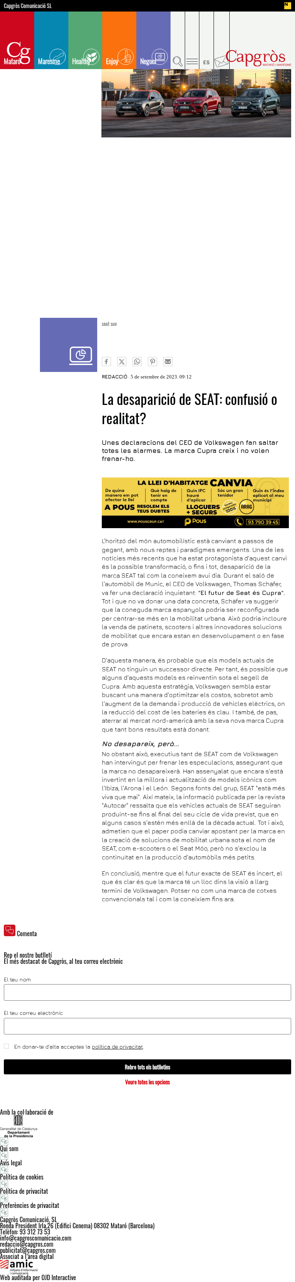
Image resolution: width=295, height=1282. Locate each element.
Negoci (148, 61)
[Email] (167, 361)
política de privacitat (117, 1046)
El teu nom (17, 979)
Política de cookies (21, 1176)
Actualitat (68, 345)
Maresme (49, 61)
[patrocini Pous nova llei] (195, 502)
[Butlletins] (222, 40)
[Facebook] (106, 361)
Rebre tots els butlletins (147, 1067)
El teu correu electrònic (33, 1013)
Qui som (9, 1148)
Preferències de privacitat (29, 1205)
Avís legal (11, 1162)
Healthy (81, 61)
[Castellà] (206, 40)
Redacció (115, 376)
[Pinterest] (152, 361)
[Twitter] (121, 361)
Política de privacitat (24, 1191)
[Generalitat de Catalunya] (147, 1126)
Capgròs (258, 58)
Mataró (12, 61)
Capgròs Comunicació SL (28, 5)
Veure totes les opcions (147, 1082)
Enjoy (112, 61)
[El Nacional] (287, 5)
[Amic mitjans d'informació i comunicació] (147, 1267)
